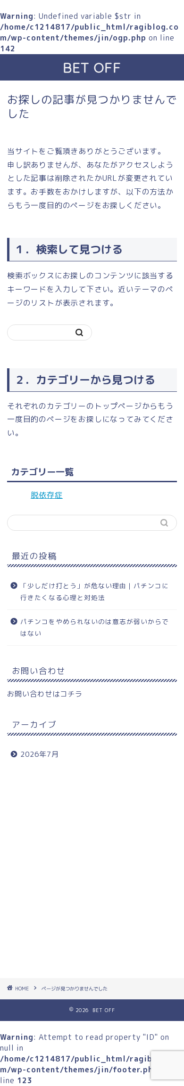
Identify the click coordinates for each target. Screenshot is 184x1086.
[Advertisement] (92, 872)
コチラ (71, 694)
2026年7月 (39, 754)
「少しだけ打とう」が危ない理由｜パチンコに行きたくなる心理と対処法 (94, 591)
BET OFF (92, 67)
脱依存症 (47, 495)
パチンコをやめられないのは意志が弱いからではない (94, 627)
